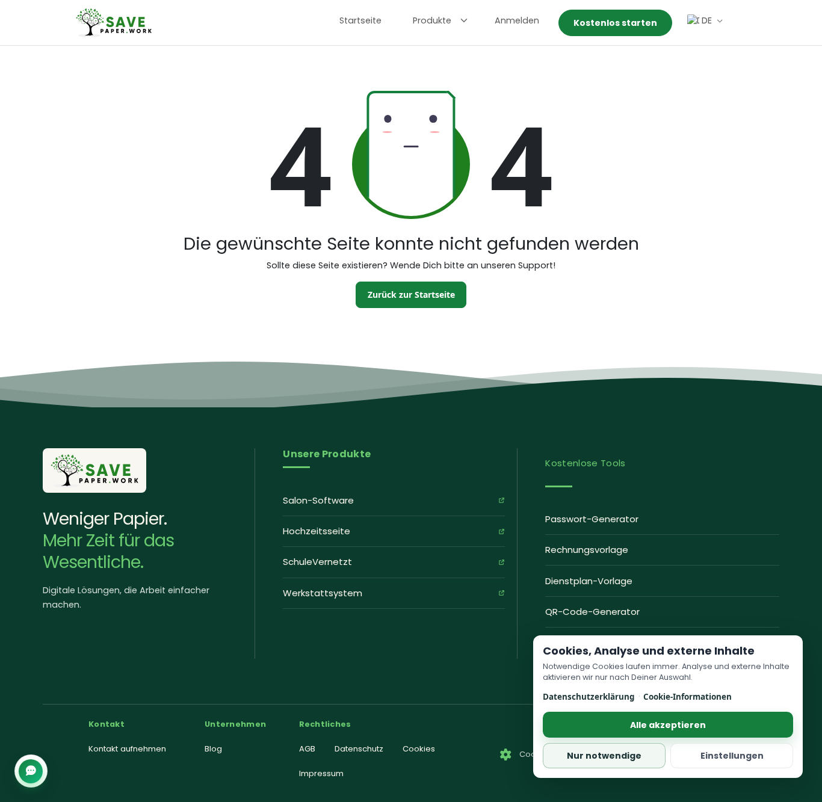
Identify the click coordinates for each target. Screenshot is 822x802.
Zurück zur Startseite (411, 294)
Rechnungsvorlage (586, 549)
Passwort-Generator (591, 519)
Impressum (321, 773)
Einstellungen (732, 756)
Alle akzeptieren (668, 725)
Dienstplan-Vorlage (588, 581)
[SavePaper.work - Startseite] (113, 22)
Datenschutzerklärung (589, 696)
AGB (307, 748)
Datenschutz (359, 748)
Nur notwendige (604, 756)
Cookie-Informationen (687, 696)
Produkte (432, 20)
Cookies (419, 748)
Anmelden (517, 20)
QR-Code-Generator (592, 611)
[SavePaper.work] (94, 470)
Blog (213, 748)
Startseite (360, 20)
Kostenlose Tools (585, 463)
